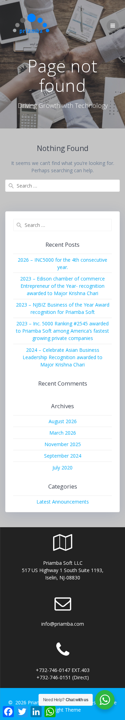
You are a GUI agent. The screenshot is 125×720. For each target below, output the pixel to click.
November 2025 (62, 444)
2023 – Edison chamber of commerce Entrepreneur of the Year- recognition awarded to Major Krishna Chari (62, 285)
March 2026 (62, 432)
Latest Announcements (62, 501)
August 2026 (63, 421)
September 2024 (62, 455)
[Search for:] (62, 186)
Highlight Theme (62, 709)
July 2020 (62, 467)
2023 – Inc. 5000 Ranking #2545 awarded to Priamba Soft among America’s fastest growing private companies (62, 330)
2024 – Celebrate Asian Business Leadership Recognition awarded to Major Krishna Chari (62, 357)
